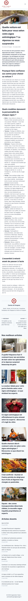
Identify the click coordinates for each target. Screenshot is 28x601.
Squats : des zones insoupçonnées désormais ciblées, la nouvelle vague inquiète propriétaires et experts (12, 508)
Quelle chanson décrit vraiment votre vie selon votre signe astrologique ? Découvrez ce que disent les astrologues (13, 448)
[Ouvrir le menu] (25, 4)
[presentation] (14, 345)
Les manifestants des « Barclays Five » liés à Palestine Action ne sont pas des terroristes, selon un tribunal (14, 547)
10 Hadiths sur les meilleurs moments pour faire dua (7, 321)
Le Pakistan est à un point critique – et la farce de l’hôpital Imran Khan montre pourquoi (13, 557)
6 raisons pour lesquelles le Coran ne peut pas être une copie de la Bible (21, 323)
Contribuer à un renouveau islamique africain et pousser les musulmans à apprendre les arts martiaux (14, 567)
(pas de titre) (5, 523)
